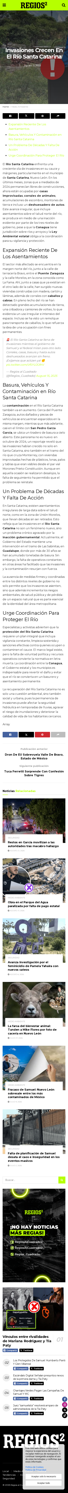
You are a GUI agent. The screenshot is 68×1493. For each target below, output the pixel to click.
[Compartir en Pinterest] (42, 116)
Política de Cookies (34, 1467)
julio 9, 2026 (15, 1102)
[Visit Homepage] (34, 5)
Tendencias (9, 1474)
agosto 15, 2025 (32, 65)
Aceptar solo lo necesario (43, 1476)
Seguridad (13, 838)
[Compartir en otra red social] (58, 116)
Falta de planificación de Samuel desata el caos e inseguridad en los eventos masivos (34, 1157)
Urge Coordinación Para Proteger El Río (36, 155)
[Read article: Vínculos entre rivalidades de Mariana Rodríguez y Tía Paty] (34, 1309)
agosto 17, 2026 (16, 910)
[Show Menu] (4, 5)
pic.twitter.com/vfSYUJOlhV (25, 364)
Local (6, 1471)
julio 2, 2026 (15, 1165)
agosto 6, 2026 (16, 974)
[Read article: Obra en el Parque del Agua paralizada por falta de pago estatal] (34, 880)
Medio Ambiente (20, 106)
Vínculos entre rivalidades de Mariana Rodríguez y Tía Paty (27, 1341)
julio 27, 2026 (16, 1038)
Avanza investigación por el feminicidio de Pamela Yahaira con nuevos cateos (33, 966)
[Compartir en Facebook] (10, 116)
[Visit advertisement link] (34, 1235)
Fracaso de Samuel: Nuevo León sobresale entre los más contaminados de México (31, 1093)
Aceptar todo (43, 1483)
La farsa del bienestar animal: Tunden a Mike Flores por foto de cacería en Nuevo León (32, 1029)
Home (6, 106)
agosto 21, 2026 (17, 851)
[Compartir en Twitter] (26, 116)
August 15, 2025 (46, 375)
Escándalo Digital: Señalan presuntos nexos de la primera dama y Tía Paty (38, 1377)
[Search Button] (63, 5)
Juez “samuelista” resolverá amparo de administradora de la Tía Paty (35, 1407)
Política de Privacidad (35, 1470)
